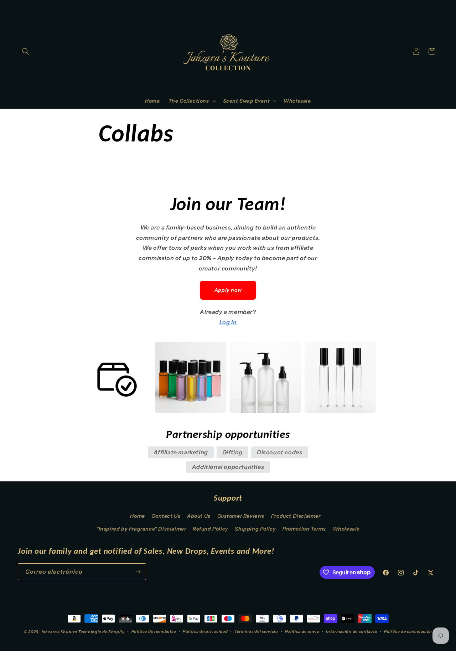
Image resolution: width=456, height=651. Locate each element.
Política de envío (302, 631)
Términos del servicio (256, 631)
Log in (228, 322)
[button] (25, 51)
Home (137, 516)
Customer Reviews (241, 516)
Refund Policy (210, 529)
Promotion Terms (304, 529)
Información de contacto (351, 631)
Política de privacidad (205, 631)
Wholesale (346, 529)
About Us (199, 516)
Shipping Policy (255, 529)
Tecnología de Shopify (101, 631)
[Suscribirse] (138, 571)
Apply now (228, 290)
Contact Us (165, 516)
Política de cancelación (408, 631)
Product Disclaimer (296, 516)
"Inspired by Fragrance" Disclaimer (141, 529)
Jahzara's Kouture (59, 631)
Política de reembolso (153, 631)
